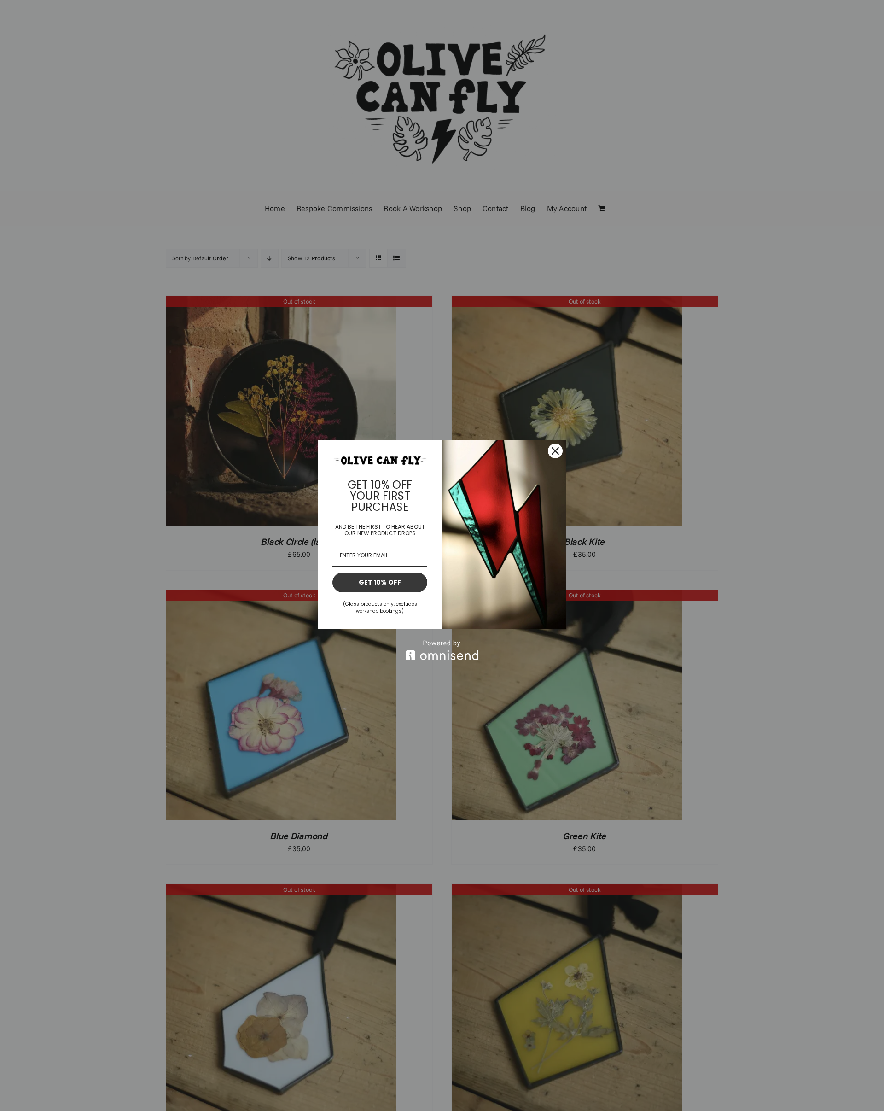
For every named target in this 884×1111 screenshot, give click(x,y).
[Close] (555, 451)
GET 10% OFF (380, 582)
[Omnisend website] (442, 650)
